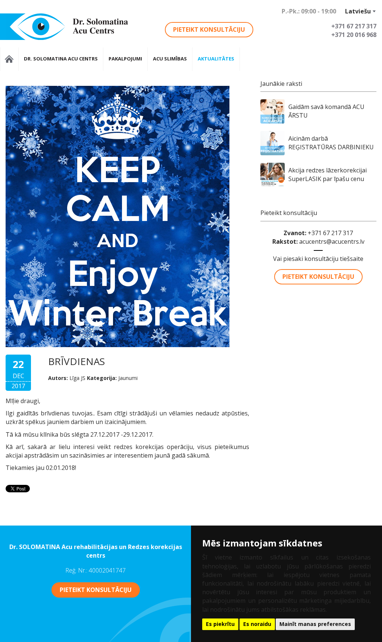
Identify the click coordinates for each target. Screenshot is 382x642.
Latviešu (358, 11)
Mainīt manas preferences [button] (315, 623)
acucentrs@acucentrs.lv (331, 241)
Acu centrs (9, 59)
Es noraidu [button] (257, 623)
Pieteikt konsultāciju (209, 29)
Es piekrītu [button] (220, 623)
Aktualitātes (216, 58)
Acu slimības (170, 58)
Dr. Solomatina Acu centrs (61, 58)
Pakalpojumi (125, 58)
